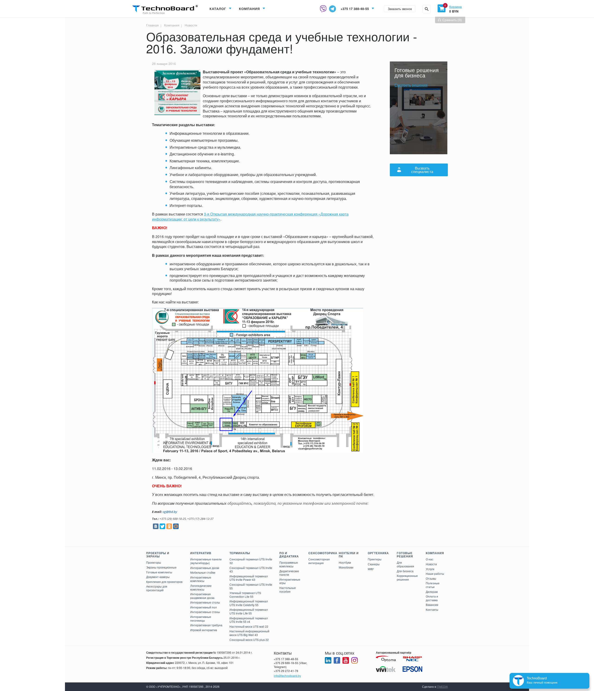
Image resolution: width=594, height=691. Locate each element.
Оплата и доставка (432, 598)
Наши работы (435, 573)
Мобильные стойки (202, 572)
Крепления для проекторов (164, 582)
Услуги (430, 569)
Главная (152, 25)
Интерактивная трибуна (206, 625)
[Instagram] (354, 660)
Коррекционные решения (407, 577)
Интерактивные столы (205, 602)
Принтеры (374, 559)
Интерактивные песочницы (200, 618)
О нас (429, 559)
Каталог (218, 8)
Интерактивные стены (205, 612)
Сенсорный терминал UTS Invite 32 (250, 561)
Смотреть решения (410, 84)
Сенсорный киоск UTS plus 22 (249, 640)
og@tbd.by (170, 512)
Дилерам (432, 592)
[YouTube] (345, 660)
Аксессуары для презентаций (156, 588)
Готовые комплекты (159, 572)
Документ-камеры (158, 577)
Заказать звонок (400, 8)
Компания (249, 8)
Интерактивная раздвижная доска (202, 596)
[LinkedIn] (328, 660)
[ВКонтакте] (155, 526)
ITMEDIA (442, 686)
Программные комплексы (288, 564)
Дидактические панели (289, 573)
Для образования (405, 564)
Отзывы (431, 578)
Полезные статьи (432, 585)
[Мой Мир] (176, 526)
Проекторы (153, 562)
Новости (190, 25)
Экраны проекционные (161, 567)
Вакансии (432, 605)
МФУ (371, 569)
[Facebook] (337, 660)
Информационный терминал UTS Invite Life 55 (248, 611)
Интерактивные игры (289, 581)
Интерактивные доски (204, 568)
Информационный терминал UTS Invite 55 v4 (248, 620)
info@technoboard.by (287, 676)
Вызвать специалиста (422, 169)
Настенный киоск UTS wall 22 (248, 626)
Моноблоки (346, 567)
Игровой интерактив (203, 630)
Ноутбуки (345, 562)
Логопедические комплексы (201, 587)
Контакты (432, 609)
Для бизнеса (405, 571)
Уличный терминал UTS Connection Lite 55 (245, 594)
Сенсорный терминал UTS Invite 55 (250, 586)
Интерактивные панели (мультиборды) (206, 561)
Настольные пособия (287, 589)
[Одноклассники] (169, 526)
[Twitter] (162, 526)
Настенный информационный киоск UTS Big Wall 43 (249, 633)
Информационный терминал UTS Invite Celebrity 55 (248, 603)
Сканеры (374, 564)
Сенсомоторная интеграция (319, 561)
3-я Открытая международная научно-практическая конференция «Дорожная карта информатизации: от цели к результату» (250, 216)
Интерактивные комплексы (200, 579)
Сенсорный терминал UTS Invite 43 (250, 569)
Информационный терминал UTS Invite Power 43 (248, 578)
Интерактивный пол (203, 607)
